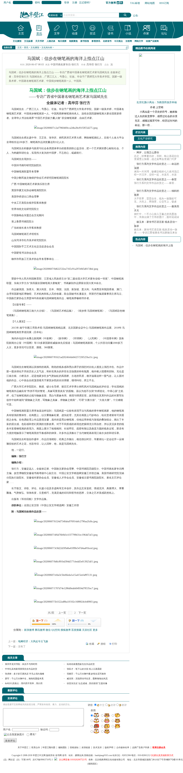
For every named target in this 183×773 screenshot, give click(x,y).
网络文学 (139, 41)
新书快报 (84, 41)
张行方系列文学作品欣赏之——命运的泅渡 (156, 166)
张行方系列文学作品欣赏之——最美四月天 (156, 208)
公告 (135, 15)
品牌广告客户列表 (140, 747)
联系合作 (35, 747)
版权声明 (109, 747)
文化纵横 (28, 41)
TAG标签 (135, 3)
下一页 (82, 612)
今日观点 (118, 41)
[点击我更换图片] (14, 734)
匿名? (33, 734)
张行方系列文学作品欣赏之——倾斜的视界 (156, 193)
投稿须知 (74, 747)
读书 (110, 33)
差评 (124, 705)
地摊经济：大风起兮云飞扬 (33, 641)
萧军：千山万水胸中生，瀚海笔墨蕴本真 (24, 678)
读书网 (58, 755)
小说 (128, 33)
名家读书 (107, 41)
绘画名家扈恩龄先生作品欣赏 (81, 664)
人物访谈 (51, 41)
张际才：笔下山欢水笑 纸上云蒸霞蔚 (84, 669)
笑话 (92, 33)
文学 (57, 33)
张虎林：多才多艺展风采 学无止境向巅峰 (24, 674)
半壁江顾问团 (48, 747)
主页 (21, 33)
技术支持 (97, 747)
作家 (146, 33)
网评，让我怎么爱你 (148, 152)
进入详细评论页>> (119, 691)
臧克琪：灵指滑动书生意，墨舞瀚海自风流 (87, 678)
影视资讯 (96, 41)
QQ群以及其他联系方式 (162, 755)
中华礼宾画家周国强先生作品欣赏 (21, 669)
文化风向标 (46, 47)
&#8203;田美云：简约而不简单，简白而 (24, 683)
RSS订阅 (164, 3)
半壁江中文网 (39, 755)
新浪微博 (118, 2)
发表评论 (10, 740)
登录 (66, 2)
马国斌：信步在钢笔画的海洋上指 (154, 245)
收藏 (91, 644)
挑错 (103, 644)
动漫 (75, 33)
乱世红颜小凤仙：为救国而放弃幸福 (157, 102)
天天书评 (39, 41)
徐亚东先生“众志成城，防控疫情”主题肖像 (87, 683)
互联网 (128, 41)
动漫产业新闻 (152, 41)
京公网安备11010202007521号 (73, 759)
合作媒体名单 (122, 747)
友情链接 (85, 747)
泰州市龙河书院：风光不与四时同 (21, 664)
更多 (95, 630)
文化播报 (17, 41)
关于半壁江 (23, 747)
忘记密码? (84, 2)
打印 (114, 644)
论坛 (164, 33)
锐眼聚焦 (73, 41)
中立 (102, 705)
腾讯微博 (121, 2)
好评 (113, 705)
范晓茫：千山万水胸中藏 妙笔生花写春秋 (86, 674)
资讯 (39, 33)
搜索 (125, 15)
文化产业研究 (145, 138)
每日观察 (62, 41)
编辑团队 (62, 747)
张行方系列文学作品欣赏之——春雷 (157, 179)
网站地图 (150, 3)
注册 (74, 2)
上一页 (62, 612)
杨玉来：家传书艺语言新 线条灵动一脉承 (155, 224)
